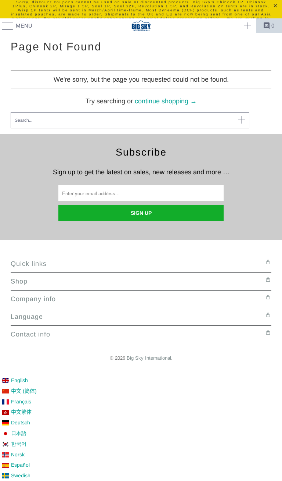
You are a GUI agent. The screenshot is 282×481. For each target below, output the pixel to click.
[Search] (247, 25)
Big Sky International (149, 358)
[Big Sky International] (141, 25)
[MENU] (4, 25)
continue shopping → (166, 101)
